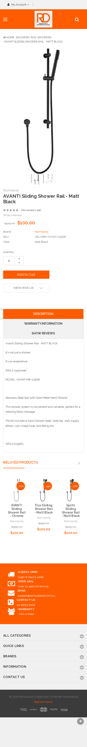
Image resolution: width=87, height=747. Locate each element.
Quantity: (8, 252)
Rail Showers (41, 37)
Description (43, 314)
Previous (72, 463)
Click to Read (26, 613)
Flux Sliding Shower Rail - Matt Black (44, 509)
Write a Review (12, 215)
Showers (23, 37)
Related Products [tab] (20, 462)
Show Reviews (43, 333)
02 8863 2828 (26, 605)
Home (10, 37)
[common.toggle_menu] (5, 19)
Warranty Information (43, 323)
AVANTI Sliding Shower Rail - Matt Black (33, 41)
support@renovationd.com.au (36, 595)
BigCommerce (43, 701)
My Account (19, 4)
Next (79, 463)
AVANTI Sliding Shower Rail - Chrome (17, 511)
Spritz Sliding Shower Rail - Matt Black (71, 511)
